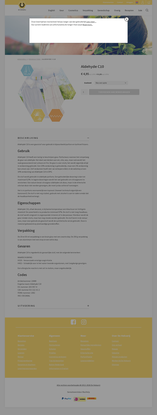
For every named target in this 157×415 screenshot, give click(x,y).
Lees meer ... (91, 21)
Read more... (88, 24)
